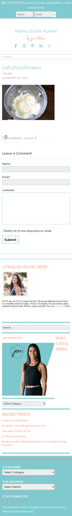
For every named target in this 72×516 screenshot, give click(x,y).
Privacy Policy (57, 507)
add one (29, 138)
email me (59, 306)
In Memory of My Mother (15, 420)
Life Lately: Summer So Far (16, 431)
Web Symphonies (24, 511)
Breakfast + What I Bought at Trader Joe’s (24, 425)
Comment (8, 190)
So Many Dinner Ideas (14, 436)
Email (6, 177)
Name (7, 163)
